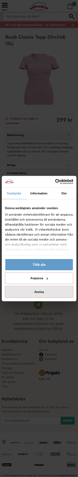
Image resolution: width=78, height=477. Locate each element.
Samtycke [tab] (14, 193)
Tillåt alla (39, 264)
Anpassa (36, 278)
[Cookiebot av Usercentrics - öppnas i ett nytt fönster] (55, 181)
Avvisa (39, 291)
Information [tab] (38, 193)
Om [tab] (64, 193)
